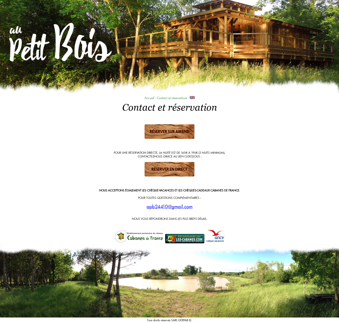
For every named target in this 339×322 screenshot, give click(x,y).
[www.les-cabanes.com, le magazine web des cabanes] (184, 242)
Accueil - (150, 98)
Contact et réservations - (173, 98)
